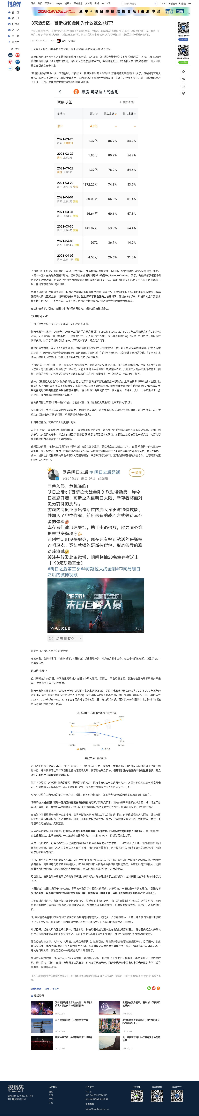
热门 (40, 3)
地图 (51, 1099)
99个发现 (106, 3)
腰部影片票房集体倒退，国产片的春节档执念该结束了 (141, 1021)
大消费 (88, 3)
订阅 (51, 1102)
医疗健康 (78, 3)
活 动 (15, 30)
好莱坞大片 (36, 989)
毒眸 (64, 41)
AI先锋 (59, 3)
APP (164, 3)
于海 (58, 888)
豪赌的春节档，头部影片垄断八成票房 (73, 1037)
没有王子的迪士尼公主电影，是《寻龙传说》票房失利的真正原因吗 (73, 1004)
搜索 (51, 1091)
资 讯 (15, 18)
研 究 (15, 36)
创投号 (15, 42)
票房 (47, 989)
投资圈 (15, 24)
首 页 (15, 12)
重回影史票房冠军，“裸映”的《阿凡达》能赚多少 (141, 1004)
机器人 (68, 3)
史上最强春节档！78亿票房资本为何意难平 (141, 1039)
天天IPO (49, 3)
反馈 (51, 1095)
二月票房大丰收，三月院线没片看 (71, 1020)
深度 (33, 3)
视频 (96, 3)
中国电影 (46, 352)
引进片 (56, 989)
